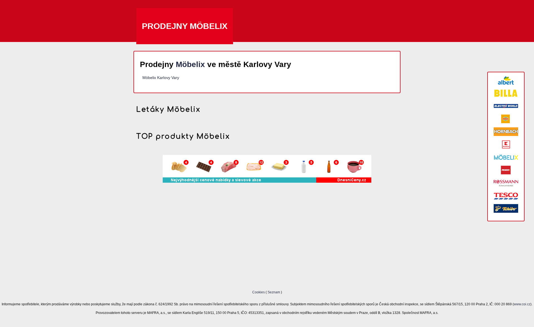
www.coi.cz (522, 304)
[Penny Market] (506, 170)
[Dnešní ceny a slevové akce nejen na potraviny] (267, 181)
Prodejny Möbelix (185, 26)
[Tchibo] (506, 208)
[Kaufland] (506, 144)
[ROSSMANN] (506, 183)
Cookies (259, 292)
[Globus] (506, 119)
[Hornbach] (506, 131)
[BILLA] (506, 93)
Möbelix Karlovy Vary (160, 77)
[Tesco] (506, 195)
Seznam (274, 292)
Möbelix (190, 64)
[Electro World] (506, 106)
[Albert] (506, 80)
